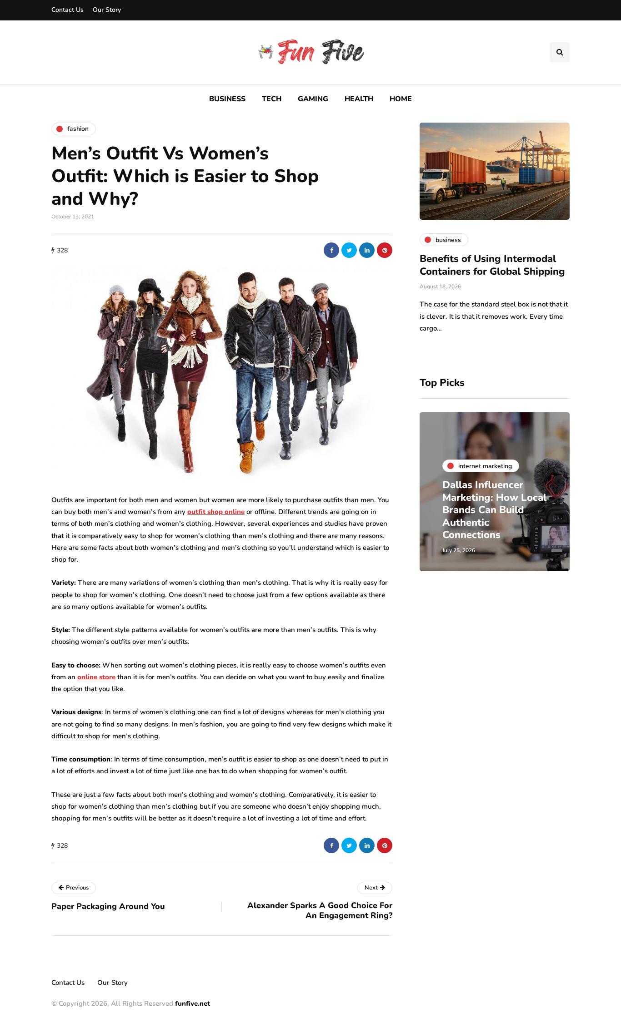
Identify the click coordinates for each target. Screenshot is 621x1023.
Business (227, 99)
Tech (271, 99)
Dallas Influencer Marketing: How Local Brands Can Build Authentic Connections (494, 510)
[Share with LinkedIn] (367, 250)
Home (401, 99)
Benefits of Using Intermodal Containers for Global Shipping (492, 265)
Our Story (107, 9)
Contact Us (67, 9)
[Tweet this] (349, 250)
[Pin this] (384, 250)
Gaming (313, 99)
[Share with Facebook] (331, 250)
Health (359, 99)
